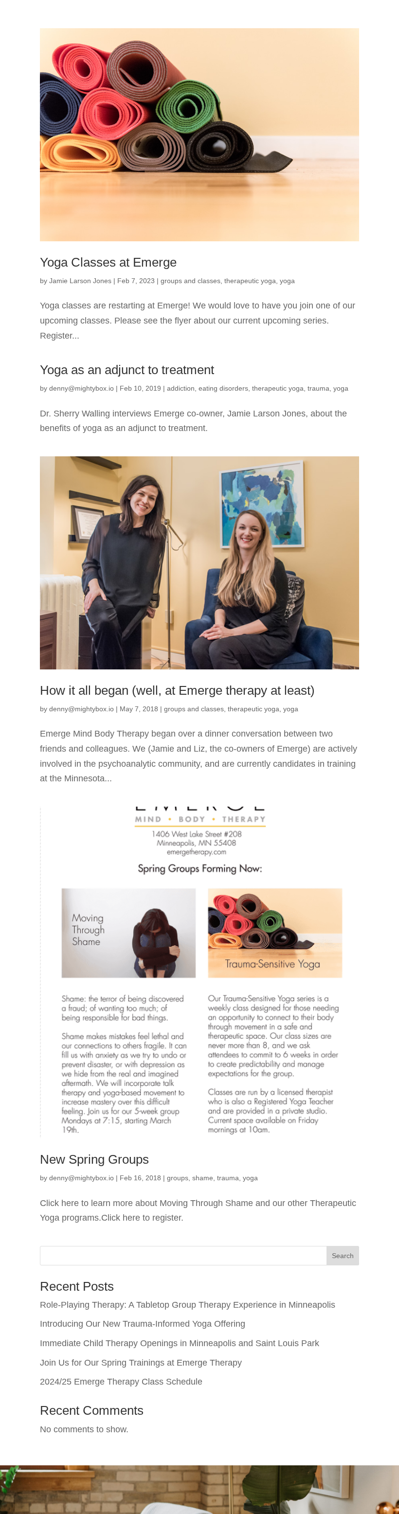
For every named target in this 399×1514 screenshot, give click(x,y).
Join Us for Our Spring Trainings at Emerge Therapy (141, 1363)
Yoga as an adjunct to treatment (127, 369)
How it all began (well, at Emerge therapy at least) (177, 690)
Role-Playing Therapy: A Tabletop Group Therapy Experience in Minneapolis (187, 1305)
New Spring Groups (94, 1159)
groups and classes (190, 281)
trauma (318, 388)
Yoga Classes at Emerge (108, 262)
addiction (181, 388)
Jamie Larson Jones (80, 281)
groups (177, 1178)
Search (343, 1256)
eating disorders (223, 388)
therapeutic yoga (250, 281)
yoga (287, 281)
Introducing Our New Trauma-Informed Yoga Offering (142, 1324)
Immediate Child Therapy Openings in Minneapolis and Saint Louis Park (179, 1343)
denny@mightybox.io (81, 388)
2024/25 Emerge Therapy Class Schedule (121, 1382)
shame (202, 1178)
